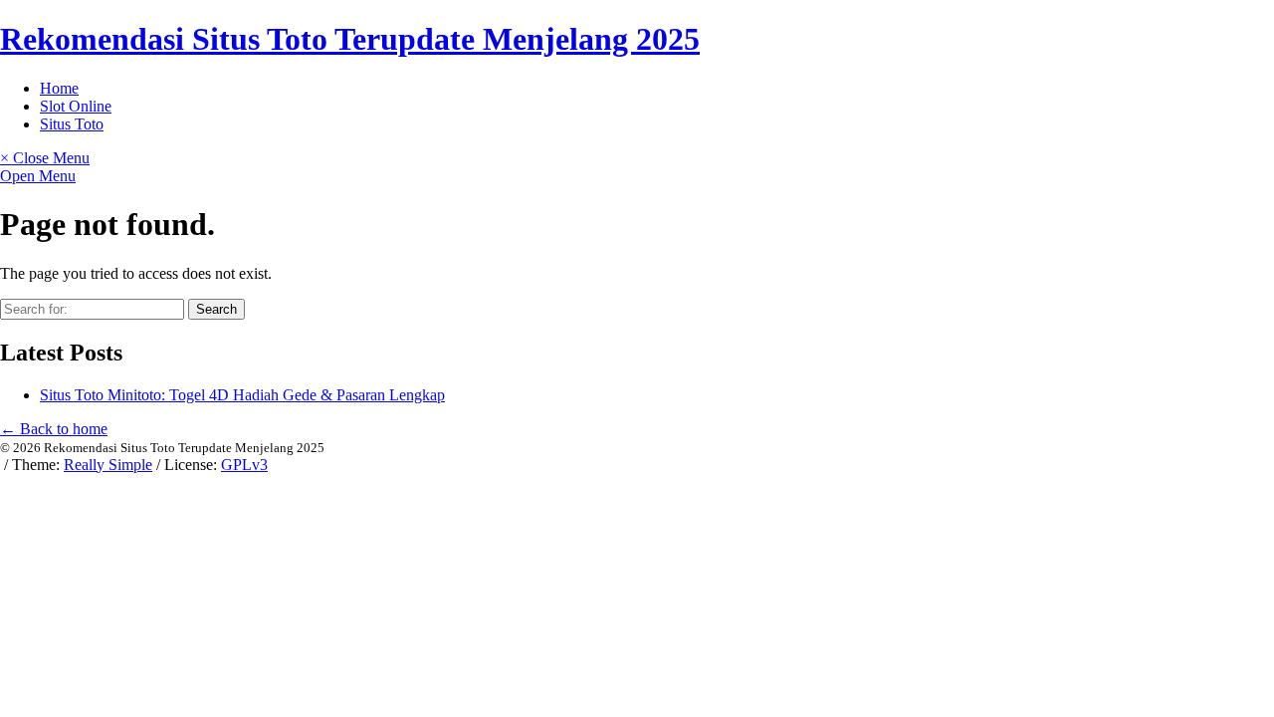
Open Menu (38, 175)
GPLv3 (244, 464)
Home (59, 88)
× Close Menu (45, 157)
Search (216, 309)
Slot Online (75, 106)
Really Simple (108, 464)
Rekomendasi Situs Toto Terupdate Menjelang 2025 (350, 39)
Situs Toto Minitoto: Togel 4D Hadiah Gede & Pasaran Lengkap (242, 394)
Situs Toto (72, 124)
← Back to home (53, 428)
